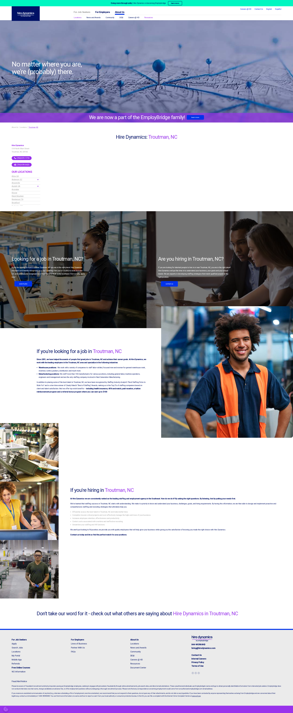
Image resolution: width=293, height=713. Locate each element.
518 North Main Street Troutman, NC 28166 (20, 150)
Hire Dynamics (18, 145)
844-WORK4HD (198, 644)
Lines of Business (79, 643)
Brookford (15, 203)
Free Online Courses (21, 667)
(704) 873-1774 (22, 158)
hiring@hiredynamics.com (203, 648)
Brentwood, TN (17, 199)
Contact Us (259, 9)
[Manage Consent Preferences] (6, 709)
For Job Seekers (82, 12)
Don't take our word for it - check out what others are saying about (137, 613)
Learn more (195, 117)
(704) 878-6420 (22, 165)
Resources (148, 17)
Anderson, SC (17, 179)
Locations (77, 17)
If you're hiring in (102, 490)
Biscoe (14, 193)
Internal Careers (198, 659)
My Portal (16, 655)
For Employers (102, 12)
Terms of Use (197, 666)
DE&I (121, 17)
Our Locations (22, 171)
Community (110, 17)
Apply (14, 643)
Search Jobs (23, 284)
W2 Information (18, 671)
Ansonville (16, 183)
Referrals (16, 663)
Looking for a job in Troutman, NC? (47, 259)
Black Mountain (17, 196)
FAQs (73, 651)
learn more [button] (175, 3)
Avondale (15, 189)
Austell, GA (16, 186)
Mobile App (17, 659)
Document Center (138, 667)
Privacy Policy (197, 662)
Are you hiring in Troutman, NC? (191, 259)
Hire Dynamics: (146, 137)
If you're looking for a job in (79, 351)
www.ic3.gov (196, 696)
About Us (119, 12)
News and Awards (93, 17)
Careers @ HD (245, 9)
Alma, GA (15, 176)
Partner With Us (78, 647)
